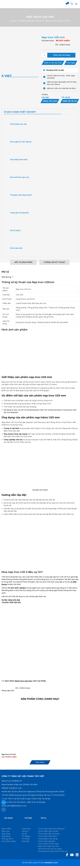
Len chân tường (9, 841)
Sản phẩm (8, 818)
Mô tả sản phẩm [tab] (23, 262)
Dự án (24, 834)
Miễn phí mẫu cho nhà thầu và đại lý (61, 88)
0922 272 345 (14, 600)
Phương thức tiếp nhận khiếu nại (52, 851)
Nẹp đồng (6, 836)
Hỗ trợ (43, 818)
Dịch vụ (25, 831)
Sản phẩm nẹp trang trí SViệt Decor (31, 21)
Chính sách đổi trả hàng (48, 834)
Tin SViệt (25, 839)
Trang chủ (13, 21)
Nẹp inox (5, 831)
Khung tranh (7, 839)
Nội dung (6, 277)
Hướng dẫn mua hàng (48, 839)
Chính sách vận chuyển (48, 831)
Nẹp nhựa (6, 834)
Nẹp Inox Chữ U (51, 21)
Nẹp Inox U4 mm (9, 754)
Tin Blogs (26, 836)
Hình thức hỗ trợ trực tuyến (50, 849)
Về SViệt (28, 818)
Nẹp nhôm (6, 829)
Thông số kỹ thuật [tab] (54, 262)
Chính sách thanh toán (48, 844)
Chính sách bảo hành (47, 836)
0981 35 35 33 (32, 802)
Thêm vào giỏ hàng (61, 55)
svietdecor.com (15, 788)
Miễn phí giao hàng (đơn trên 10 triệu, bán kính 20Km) (62, 83)
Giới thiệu (26, 829)
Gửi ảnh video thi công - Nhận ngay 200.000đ (61, 77)
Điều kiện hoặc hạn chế (48, 846)
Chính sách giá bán (46, 841)
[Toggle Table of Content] (13, 277)
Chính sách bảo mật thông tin (51, 829)
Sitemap (25, 841)
